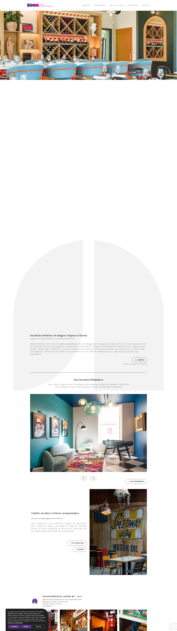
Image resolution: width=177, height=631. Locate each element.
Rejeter (26, 627)
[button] (81, 77)
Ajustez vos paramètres (15, 623)
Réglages (38, 627)
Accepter (14, 627)
